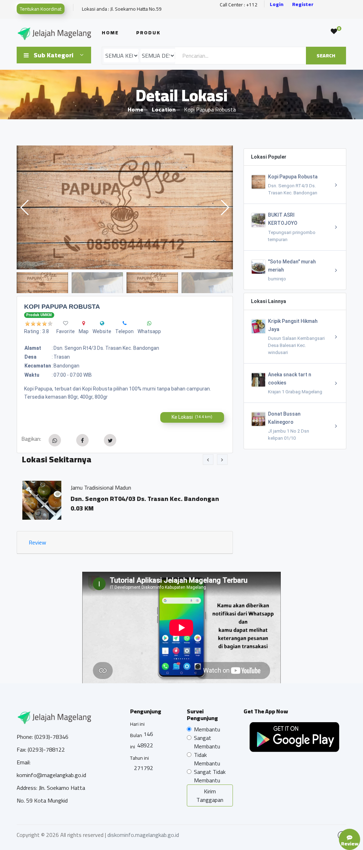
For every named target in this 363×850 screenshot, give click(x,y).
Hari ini (137, 724)
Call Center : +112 (238, 4)
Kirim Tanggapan (209, 795)
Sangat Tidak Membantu (209, 776)
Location (163, 109)
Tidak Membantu (207, 759)
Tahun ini (139, 758)
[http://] (102, 323)
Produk (148, 32)
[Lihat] (125, 207)
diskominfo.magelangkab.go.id (143, 834)
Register (302, 4)
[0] (334, 31)
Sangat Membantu (207, 742)
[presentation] (208, 459)
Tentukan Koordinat (40, 8)
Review (37, 542)
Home (110, 32)
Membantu (207, 729)
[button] (224, 207)
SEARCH (326, 55)
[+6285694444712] (125, 323)
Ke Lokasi (192, 417)
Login (277, 4)
